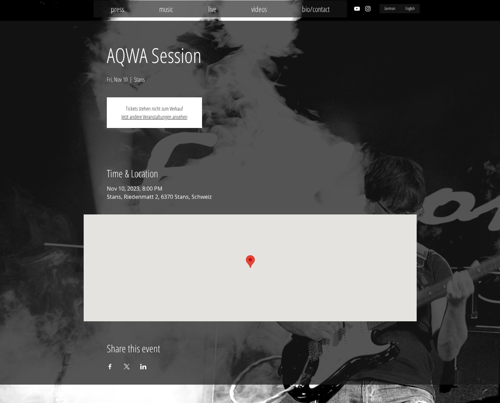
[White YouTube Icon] (357, 8)
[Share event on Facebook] (110, 366)
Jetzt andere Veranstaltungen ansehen (154, 116)
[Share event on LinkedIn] (143, 366)
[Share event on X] (126, 366)
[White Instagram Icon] (367, 8)
